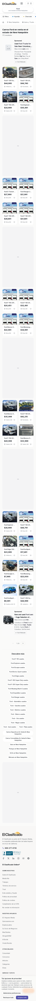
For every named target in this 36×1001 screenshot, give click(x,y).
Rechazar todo (8, 997)
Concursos (6, 957)
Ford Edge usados (18, 676)
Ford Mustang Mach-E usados (18, 689)
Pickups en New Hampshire (18, 749)
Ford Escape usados (18, 667)
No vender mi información (10, 907)
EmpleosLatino (7, 925)
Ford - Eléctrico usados (18, 710)
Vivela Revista (7, 943)
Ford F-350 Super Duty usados (18, 680)
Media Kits (5, 878)
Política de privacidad (9, 896)
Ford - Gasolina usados (18, 706)
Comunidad (6, 953)
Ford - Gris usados (18, 718)
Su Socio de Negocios (9, 928)
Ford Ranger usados (18, 697)
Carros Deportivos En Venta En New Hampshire (18, 733)
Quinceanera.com (8, 921)
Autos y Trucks (29, 22)
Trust (4, 889)
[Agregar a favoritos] (14, 86)
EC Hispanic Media (8, 918)
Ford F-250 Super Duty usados (18, 684)
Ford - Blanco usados (18, 714)
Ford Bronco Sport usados (18, 672)
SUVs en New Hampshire (18, 753)
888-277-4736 (11, 848)
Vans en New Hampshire (18, 744)
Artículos (5, 960)
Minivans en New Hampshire (18, 757)
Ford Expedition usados (18, 693)
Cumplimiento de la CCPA (10, 904)
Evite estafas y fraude (9, 893)
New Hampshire (14, 22)
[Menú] (29, 3)
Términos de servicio (9, 886)
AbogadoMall (6, 936)
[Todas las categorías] (21, 3)
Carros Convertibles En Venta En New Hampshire (18, 739)
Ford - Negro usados (18, 723)
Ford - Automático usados (18, 701)
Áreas (4, 968)
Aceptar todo (22, 997)
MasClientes (6, 932)
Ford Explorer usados (18, 663)
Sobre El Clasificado (9, 875)
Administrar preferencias (12, 993)
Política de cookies (8, 900)
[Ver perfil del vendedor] (5, 69)
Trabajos (5, 882)
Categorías (6, 964)
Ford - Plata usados (26, 727)
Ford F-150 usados (18, 659)
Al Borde (5, 939)
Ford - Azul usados (10, 727)
